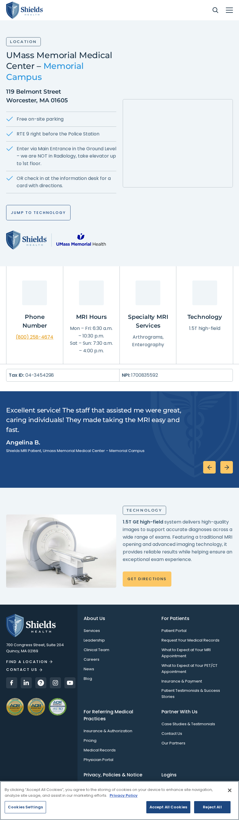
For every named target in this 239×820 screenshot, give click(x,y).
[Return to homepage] (38, 625)
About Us (94, 618)
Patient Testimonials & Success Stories (190, 693)
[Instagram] (55, 682)
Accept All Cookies (168, 807)
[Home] (24, 10)
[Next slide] (226, 467)
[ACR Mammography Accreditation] (36, 706)
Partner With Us (179, 711)
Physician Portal (98, 759)
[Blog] (40, 682)
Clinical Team (96, 650)
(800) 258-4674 (34, 337)
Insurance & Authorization (108, 731)
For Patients (175, 618)
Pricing (90, 740)
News (89, 669)
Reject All (212, 807)
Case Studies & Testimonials (188, 724)
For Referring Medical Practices (108, 715)
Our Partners (173, 743)
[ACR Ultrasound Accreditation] (15, 706)
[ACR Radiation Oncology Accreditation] (57, 706)
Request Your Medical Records (190, 640)
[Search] (215, 10)
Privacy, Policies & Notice (113, 774)
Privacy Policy (124, 795)
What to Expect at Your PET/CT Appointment (189, 668)
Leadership (94, 640)
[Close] (229, 790)
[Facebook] (11, 682)
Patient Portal (174, 630)
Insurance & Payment (181, 681)
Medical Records (100, 750)
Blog (88, 678)
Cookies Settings (25, 807)
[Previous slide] (209, 467)
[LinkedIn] (26, 682)
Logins (169, 774)
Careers (91, 659)
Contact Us (171, 733)
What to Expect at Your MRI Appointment (186, 653)
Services (92, 630)
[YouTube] (69, 682)
